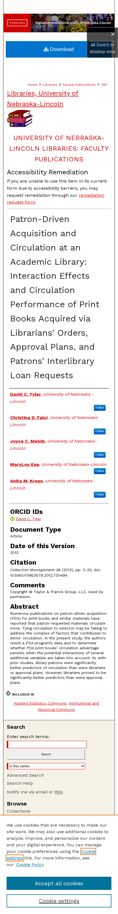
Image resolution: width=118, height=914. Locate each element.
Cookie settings (59, 901)
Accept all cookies (59, 883)
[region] (59, 864)
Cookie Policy (30, 864)
